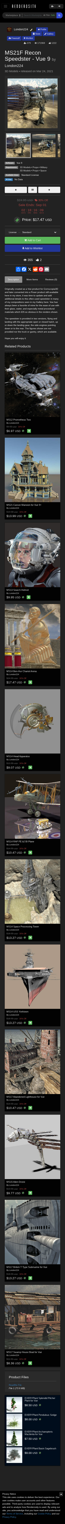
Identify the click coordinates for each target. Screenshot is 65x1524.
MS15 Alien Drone (15, 1182)
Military (43, 167)
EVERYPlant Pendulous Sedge (41, 1415)
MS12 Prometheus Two (18, 419)
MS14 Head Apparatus (18, 756)
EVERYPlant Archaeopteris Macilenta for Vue (39, 1433)
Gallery (49, 34)
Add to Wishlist (33, 248)
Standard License (30, 175)
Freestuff (15, 38)
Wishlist (29, 38)
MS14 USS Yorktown (17, 1011)
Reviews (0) (51, 279)
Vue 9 (19, 163)
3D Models (25, 167)
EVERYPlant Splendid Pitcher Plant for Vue (40, 1399)
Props (35, 167)
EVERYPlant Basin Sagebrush (40, 1448)
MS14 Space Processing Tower (22, 926)
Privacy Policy (9, 1517)
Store (37, 34)
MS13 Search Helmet (17, 590)
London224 (14, 66)
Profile (43, 29)
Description (13, 279)
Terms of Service (14, 1513)
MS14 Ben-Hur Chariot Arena (21, 671)
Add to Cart (34, 240)
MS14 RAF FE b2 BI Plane (20, 841)
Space (43, 170)
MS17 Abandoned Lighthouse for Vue (25, 1096)
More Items (32, 279)
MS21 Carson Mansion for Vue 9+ (23, 505)
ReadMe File (15, 1385)
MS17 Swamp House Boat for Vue (24, 1352)
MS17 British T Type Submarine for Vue (26, 1267)
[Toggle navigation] (5, 6)
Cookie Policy (44, 1513)
